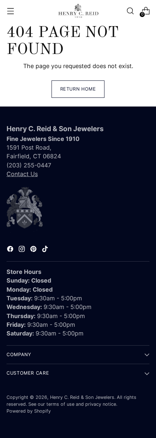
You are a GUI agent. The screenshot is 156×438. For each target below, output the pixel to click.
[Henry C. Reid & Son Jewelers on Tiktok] (45, 250)
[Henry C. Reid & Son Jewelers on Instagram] (22, 250)
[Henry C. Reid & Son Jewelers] (78, 10)
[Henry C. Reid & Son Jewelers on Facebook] (11, 250)
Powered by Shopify (29, 411)
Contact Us (22, 174)
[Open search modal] (130, 11)
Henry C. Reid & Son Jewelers (82, 397)
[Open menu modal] (10, 11)
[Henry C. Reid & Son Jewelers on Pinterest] (34, 250)
